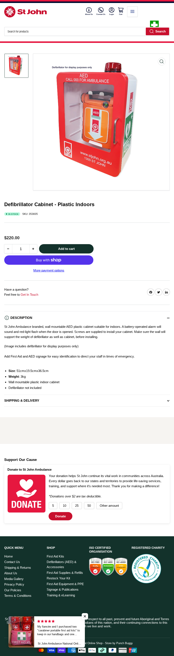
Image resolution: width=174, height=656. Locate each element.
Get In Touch (29, 294)
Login (111, 14)
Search (160, 31)
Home (8, 556)
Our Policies (12, 590)
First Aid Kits (55, 556)
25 (77, 505)
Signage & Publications (63, 589)
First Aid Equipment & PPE (65, 584)
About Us (89, 14)
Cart (121, 14)
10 (64, 505)
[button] (85, 616)
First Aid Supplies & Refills (65, 572)
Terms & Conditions (17, 595)
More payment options (48, 270)
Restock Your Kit (58, 578)
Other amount (109, 505)
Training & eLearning (61, 595)
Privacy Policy (14, 584)
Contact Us (100, 14)
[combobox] (87, 31)
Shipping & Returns (17, 567)
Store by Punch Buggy (119, 643)
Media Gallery (14, 579)
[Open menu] (132, 11)
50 (89, 505)
